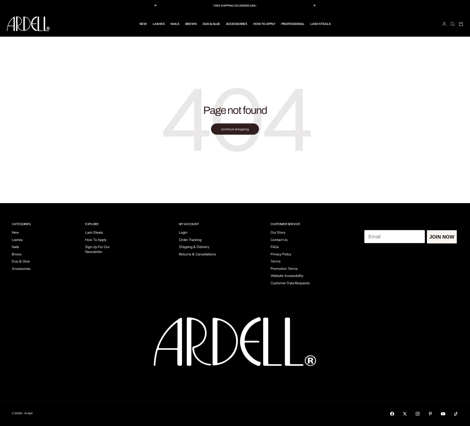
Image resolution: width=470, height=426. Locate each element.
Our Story (277, 232)
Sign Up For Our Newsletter (97, 249)
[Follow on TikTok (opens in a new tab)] (455, 413)
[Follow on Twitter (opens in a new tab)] (404, 413)
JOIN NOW (441, 237)
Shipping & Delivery (194, 247)
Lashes (159, 24)
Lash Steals (320, 24)
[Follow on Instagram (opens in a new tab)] (417, 413)
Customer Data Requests (290, 283)
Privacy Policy (280, 254)
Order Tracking (190, 240)
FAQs (274, 247)
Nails (175, 24)
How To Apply (264, 24)
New (143, 24)
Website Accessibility (286, 275)
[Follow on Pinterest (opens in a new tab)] (430, 413)
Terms (275, 261)
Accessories (236, 24)
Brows (191, 24)
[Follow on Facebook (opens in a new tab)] (392, 413)
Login (183, 232)
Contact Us (279, 240)
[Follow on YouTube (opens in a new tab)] (443, 413)
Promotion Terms (284, 268)
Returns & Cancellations (197, 254)
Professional (293, 24)
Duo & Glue (211, 24)
